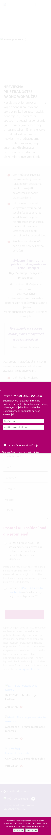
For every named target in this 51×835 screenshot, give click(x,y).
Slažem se (18, 830)
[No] (47, 826)
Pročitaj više (31, 830)
